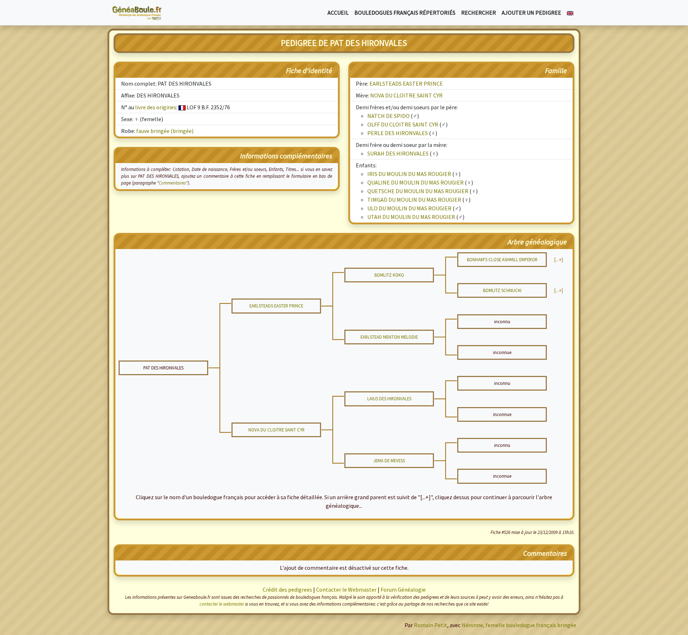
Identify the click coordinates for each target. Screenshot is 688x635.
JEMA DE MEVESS (389, 460)
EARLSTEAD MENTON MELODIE (389, 337)
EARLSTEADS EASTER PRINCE (406, 83)
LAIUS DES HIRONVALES (389, 398)
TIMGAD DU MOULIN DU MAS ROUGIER (414, 199)
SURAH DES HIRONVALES (398, 153)
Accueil (338, 12)
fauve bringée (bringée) (165, 130)
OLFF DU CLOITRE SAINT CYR (402, 124)
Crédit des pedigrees (287, 589)
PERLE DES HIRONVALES (397, 133)
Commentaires (172, 183)
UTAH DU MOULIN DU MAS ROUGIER (411, 216)
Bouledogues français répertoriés (404, 12)
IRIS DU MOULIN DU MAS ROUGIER (409, 173)
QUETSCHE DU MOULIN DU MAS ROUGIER (417, 191)
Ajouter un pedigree (531, 12)
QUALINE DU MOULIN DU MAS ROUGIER (415, 182)
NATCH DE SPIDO (388, 115)
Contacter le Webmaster (346, 589)
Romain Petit (430, 625)
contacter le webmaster (222, 604)
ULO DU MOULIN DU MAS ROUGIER (409, 208)
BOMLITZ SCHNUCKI (502, 290)
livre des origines (155, 107)
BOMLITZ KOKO (389, 275)
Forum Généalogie (403, 589)
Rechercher (478, 12)
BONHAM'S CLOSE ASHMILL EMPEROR (502, 259)
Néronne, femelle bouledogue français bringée (519, 625)
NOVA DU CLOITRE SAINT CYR (406, 95)
